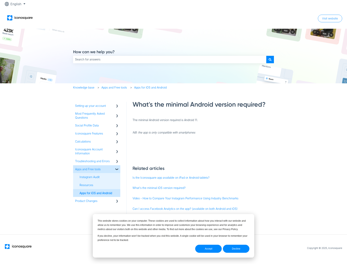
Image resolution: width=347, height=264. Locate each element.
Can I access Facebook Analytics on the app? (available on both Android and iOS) (185, 208)
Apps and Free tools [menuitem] (88, 169)
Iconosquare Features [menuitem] (89, 133)
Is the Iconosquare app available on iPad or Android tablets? (171, 177)
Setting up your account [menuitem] (90, 105)
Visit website (330, 18)
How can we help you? (94, 51)
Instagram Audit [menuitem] (90, 177)
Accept (208, 248)
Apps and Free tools (114, 87)
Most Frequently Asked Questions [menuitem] (90, 115)
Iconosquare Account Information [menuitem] (89, 151)
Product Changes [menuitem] (86, 201)
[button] (117, 106)
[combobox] (169, 59)
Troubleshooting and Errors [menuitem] (92, 161)
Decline (236, 248)
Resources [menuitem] (86, 185)
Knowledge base (83, 87)
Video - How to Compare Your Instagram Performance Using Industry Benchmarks (185, 198)
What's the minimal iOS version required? (159, 188)
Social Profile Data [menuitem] (87, 125)
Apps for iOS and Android (150, 87)
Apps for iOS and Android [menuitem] (96, 193)
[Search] (270, 59)
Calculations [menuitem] (83, 141)
